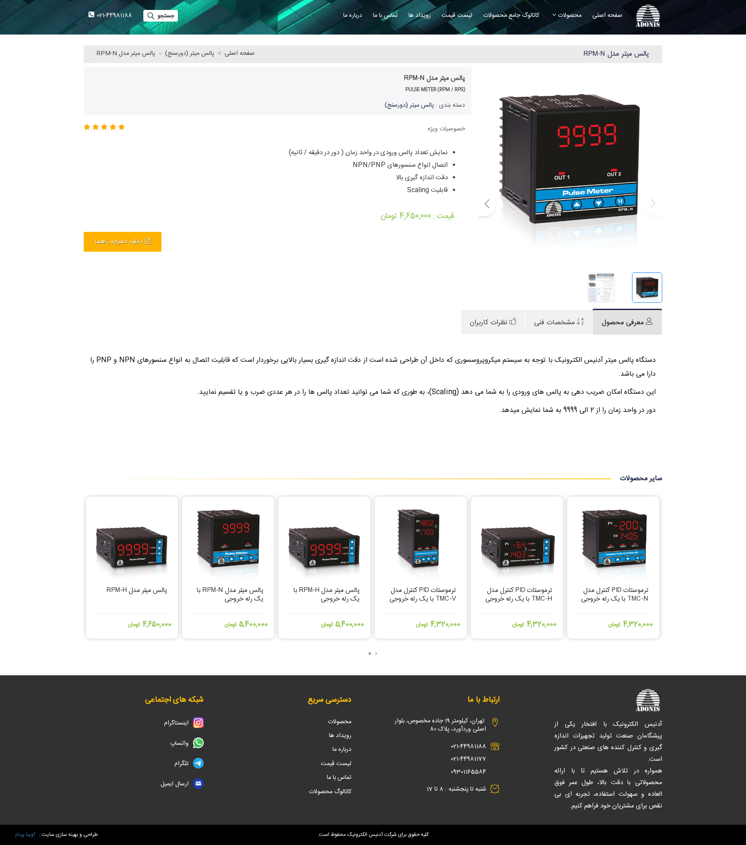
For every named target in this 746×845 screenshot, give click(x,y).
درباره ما (352, 15)
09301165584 (468, 772)
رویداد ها (419, 15)
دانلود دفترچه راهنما (119, 242)
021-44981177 (468, 759)
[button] (486, 203)
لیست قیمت (457, 15)
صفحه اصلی (607, 15)
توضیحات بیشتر (132, 619)
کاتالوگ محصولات (330, 792)
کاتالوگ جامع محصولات (511, 15)
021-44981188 (468, 746)
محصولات (569, 15)
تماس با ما (385, 15)
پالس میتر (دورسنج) (189, 53)
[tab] (627, 322)
